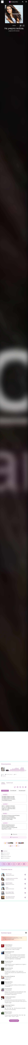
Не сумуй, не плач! (10, 896)
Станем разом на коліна (12, 878)
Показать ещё (14, 1020)
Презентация (9, 782)
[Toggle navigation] (26, 1)
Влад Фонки (5, 851)
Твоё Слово (9, 873)
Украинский (22, 790)
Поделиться (15, 837)
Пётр (7, 887)
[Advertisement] (14, 747)
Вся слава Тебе (10, 892)
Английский (13, 790)
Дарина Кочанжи (14, 31)
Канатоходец (9, 883)
